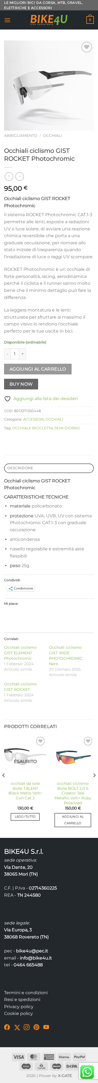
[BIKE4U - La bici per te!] (49, 20)
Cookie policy (18, 1013)
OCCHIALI (52, 135)
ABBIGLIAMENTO (20, 135)
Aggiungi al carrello (38, 369)
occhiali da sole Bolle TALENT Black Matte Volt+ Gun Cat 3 (25, 790)
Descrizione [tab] (20, 468)
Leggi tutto (25, 816)
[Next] (94, 786)
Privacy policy (18, 1006)
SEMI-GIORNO (67, 428)
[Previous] (4, 786)
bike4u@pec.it (32, 950)
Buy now (21, 384)
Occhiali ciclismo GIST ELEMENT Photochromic (20, 653)
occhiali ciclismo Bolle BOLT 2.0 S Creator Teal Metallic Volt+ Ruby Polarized (72, 793)
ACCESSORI (33, 419)
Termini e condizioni (26, 992)
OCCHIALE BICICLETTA (32, 428)
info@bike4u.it (36, 958)
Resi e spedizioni (22, 999)
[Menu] (7, 20)
